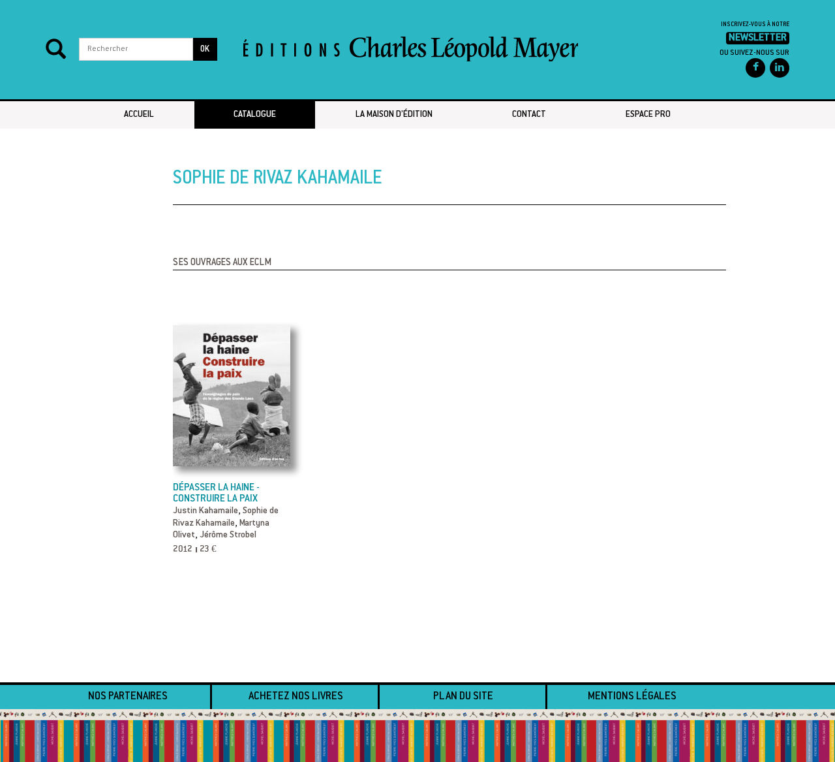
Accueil (139, 114)
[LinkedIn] (779, 68)
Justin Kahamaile (205, 511)
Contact (529, 114)
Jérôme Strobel (228, 535)
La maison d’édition (394, 114)
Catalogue (255, 114)
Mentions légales (632, 696)
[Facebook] (755, 68)
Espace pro (648, 114)
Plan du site (463, 696)
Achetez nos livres (296, 696)
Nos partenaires (128, 696)
